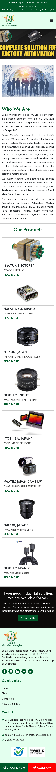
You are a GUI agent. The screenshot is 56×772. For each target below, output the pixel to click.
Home (5, 688)
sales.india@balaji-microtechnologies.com (29, 3)
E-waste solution (11, 704)
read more (11, 274)
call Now (44, 767)
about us (7, 693)
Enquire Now (16, 767)
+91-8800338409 (29, 7)
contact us (28, 618)
